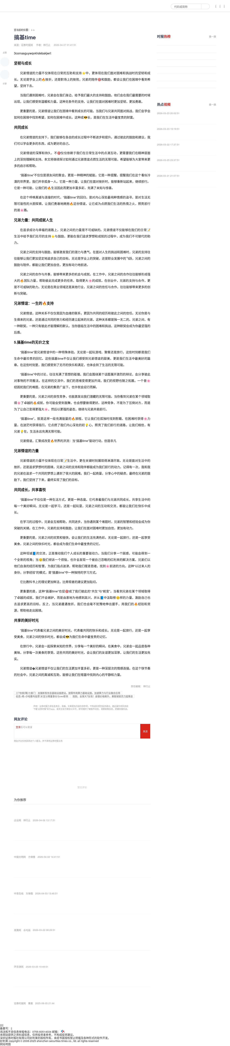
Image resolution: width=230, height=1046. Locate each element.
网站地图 (5, 1044)
